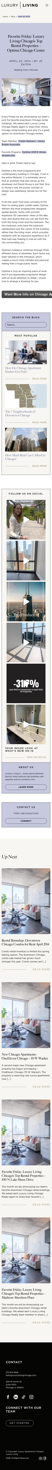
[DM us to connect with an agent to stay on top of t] (26, 683)
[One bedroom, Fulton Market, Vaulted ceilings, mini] (26, 642)
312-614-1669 (12, 1372)
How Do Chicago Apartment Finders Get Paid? (23, 370)
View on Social (36, 757)
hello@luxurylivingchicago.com (21, 1375)
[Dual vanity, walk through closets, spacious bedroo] (26, 724)
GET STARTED (20, 1423)
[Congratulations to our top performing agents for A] (26, 601)
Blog (13, 16)
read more (41, 969)
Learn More (26, 787)
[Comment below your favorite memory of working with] (26, 519)
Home (5, 16)
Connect (26, 821)
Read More (39, 378)
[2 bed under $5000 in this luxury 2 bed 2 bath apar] (26, 560)
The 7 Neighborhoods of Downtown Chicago (20, 413)
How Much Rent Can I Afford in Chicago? (25, 457)
